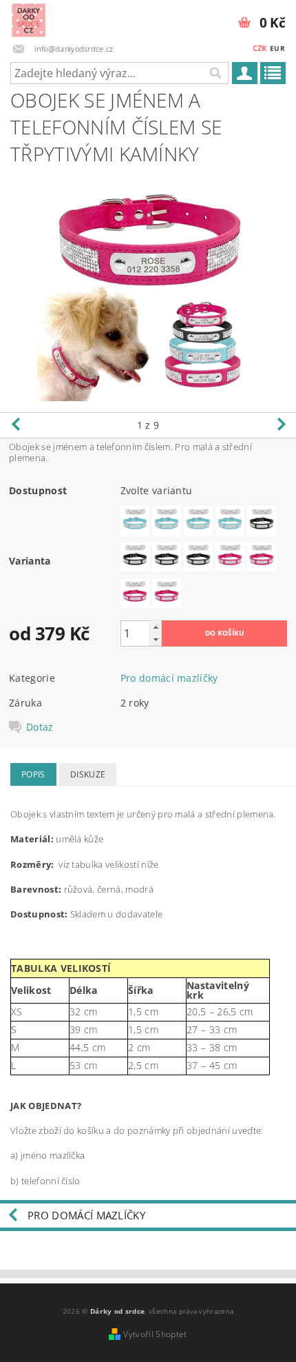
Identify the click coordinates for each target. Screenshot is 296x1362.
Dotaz (40, 727)
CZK (260, 48)
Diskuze (87, 774)
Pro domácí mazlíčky (169, 677)
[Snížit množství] (155, 639)
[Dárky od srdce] (28, 18)
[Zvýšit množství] (155, 626)
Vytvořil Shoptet (155, 1334)
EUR (277, 48)
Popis (33, 774)
